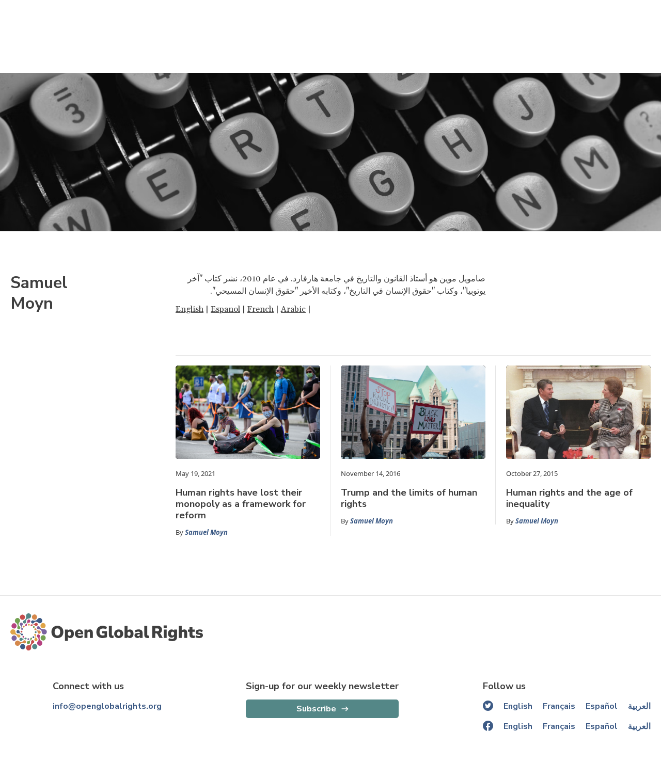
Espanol (225, 309)
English (189, 309)
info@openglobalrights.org (107, 706)
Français (559, 706)
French (260, 309)
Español (602, 706)
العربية (639, 706)
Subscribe (316, 708)
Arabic (293, 309)
